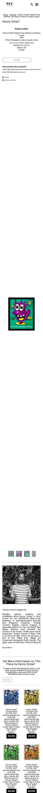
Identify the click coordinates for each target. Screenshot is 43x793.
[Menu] (36, 4)
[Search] (32, 4)
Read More (7, 647)
